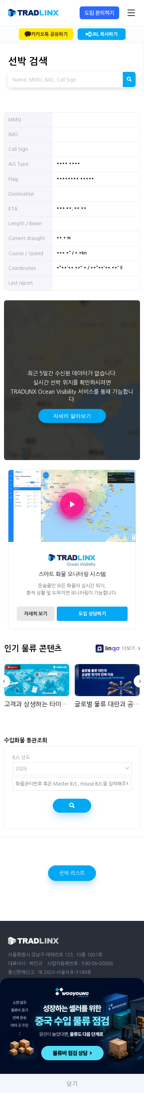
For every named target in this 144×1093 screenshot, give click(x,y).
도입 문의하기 (99, 13)
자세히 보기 (35, 613)
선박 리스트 (72, 873)
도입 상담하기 (92, 613)
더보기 (128, 648)
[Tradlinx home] (33, 13)
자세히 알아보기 (72, 416)
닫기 (72, 1084)
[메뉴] (131, 13)
